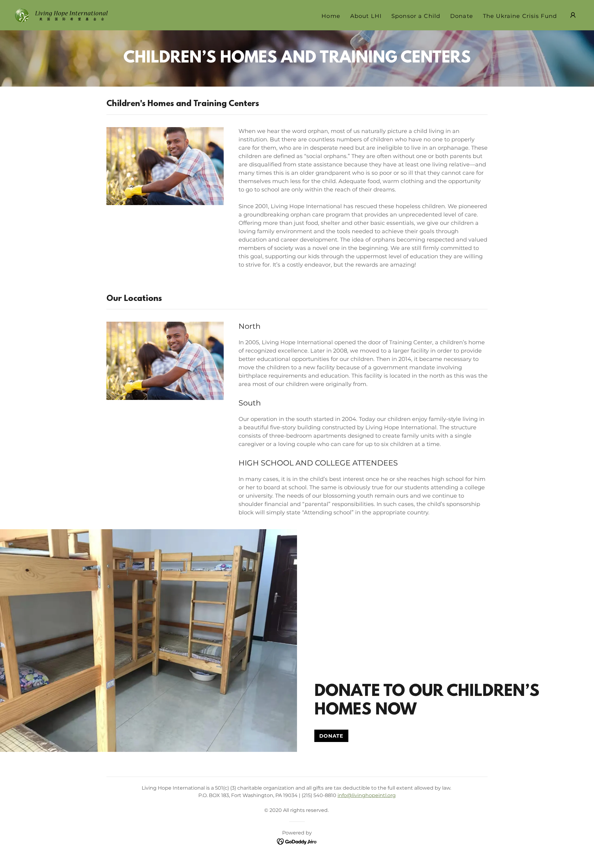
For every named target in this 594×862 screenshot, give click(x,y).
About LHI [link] (365, 16)
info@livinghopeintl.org (367, 795)
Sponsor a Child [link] (415, 16)
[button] (573, 15)
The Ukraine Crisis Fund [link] (520, 16)
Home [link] (330, 16)
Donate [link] (461, 16)
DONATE (331, 736)
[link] (61, 14)
